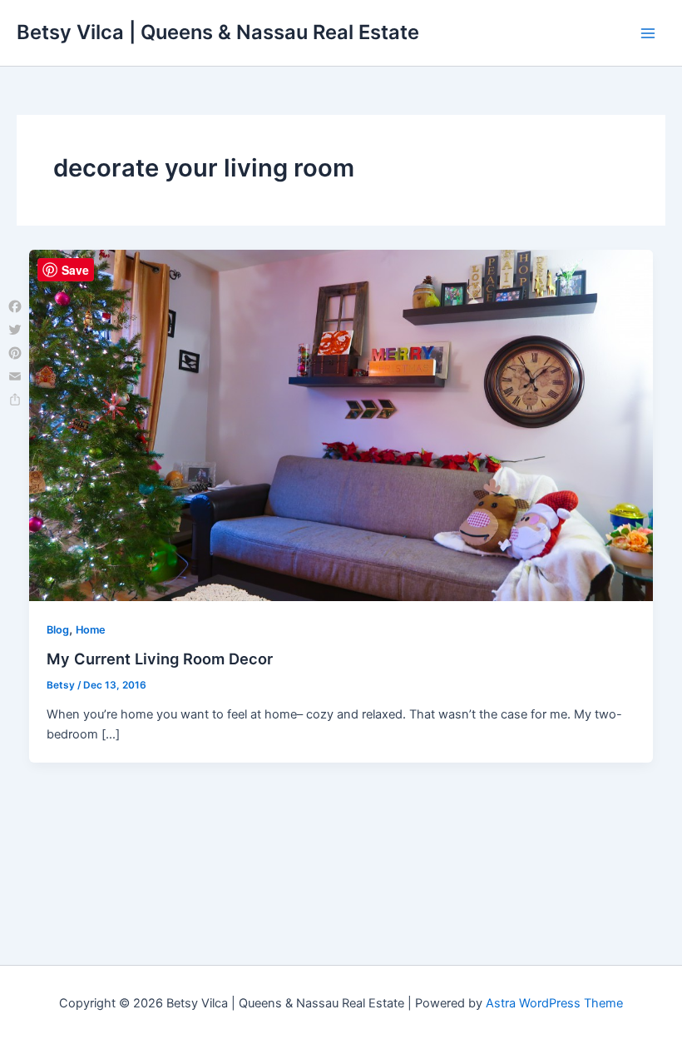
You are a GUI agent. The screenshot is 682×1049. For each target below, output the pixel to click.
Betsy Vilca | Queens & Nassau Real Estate (218, 32)
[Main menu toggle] (647, 33)
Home (91, 630)
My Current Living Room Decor (160, 658)
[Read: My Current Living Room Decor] (341, 424)
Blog (58, 630)
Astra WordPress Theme (554, 1003)
